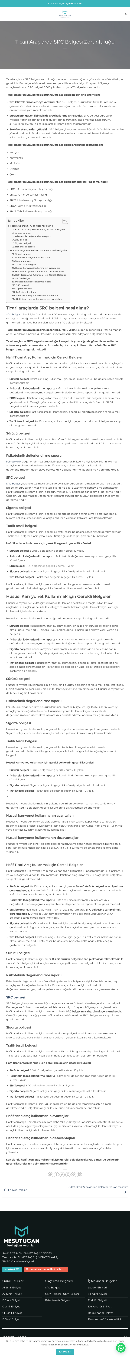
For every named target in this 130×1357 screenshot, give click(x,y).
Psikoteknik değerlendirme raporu (33, 236)
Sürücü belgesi (23, 233)
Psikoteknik (13, 461)
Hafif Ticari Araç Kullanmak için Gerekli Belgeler (39, 229)
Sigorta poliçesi (23, 243)
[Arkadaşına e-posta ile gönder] (68, 1174)
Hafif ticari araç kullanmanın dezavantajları (39, 299)
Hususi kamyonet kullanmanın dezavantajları (39, 271)
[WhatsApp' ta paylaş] (50, 1174)
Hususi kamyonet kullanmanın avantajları (37, 268)
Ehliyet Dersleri (17, 1189)
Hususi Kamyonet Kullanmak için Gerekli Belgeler (38, 250)
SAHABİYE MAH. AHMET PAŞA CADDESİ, (27, 1253)
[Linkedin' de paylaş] (79, 1174)
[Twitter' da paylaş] (62, 1174)
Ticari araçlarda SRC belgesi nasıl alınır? (32, 225)
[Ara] (126, 14)
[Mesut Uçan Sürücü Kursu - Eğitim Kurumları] (65, 14)
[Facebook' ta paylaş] (56, 1174)
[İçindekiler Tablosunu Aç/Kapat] (63, 221)
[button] (4, 14)
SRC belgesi (21, 239)
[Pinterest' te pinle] (73, 1174)
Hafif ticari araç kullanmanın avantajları (37, 295)
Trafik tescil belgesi (25, 246)
